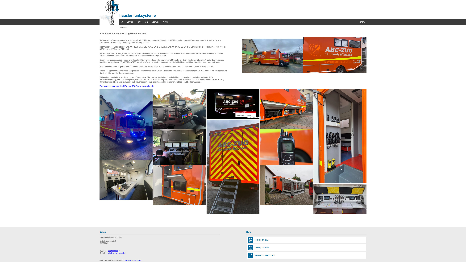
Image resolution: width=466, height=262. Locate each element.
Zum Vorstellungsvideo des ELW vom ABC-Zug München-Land (126, 86)
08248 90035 (113, 251)
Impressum (128, 260)
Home (123, 27)
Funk (139, 22)
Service (130, 22)
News (165, 22)
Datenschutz (137, 260)
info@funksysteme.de (116, 253)
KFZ (146, 22)
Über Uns (155, 22)
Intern (362, 22)
